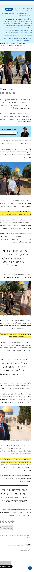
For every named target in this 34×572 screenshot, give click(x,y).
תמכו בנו (9, 9)
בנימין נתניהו (4, 535)
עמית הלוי (28, 537)
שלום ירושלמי (6, 89)
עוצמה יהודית (14, 535)
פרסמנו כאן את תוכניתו (12, 386)
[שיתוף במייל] (10, 93)
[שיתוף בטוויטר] (7, 93)
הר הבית (29, 535)
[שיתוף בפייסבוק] (3, 93)
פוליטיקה (22, 535)
